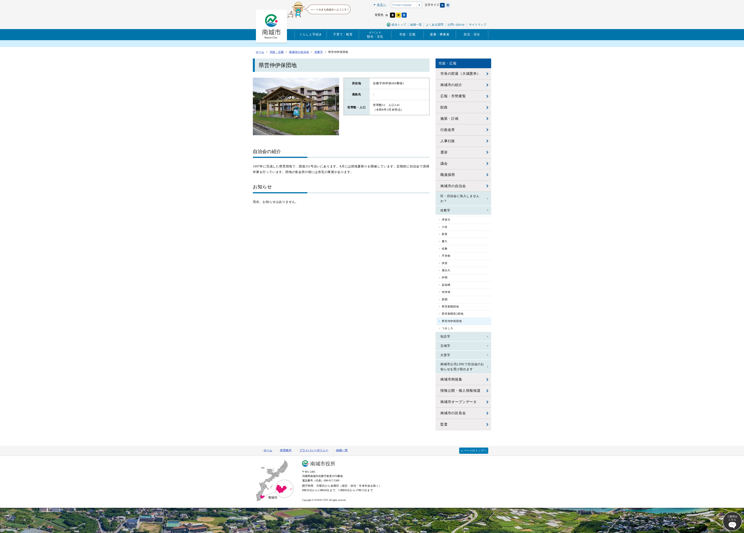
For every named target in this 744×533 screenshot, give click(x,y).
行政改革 (447, 130)
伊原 (445, 263)
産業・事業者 (440, 34)
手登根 (446, 255)
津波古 (446, 219)
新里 (445, 234)
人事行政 (447, 141)
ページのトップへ (475, 450)
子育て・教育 (343, 34)
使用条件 (286, 450)
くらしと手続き (310, 34)
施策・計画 (449, 119)
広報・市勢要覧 (453, 96)
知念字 (445, 336)
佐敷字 (445, 210)
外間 (445, 277)
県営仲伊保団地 (452, 321)
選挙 (444, 152)
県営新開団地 (450, 306)
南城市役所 (322, 464)
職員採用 (447, 175)
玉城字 (445, 345)
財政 (444, 107)
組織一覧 (416, 24)
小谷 (445, 227)
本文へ (381, 4)
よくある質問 (434, 24)
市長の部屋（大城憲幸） (460, 74)
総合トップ (399, 24)
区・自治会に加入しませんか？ (460, 198)
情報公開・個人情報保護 (460, 391)
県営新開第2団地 (452, 313)
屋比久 (446, 270)
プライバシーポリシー (313, 450)
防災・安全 (472, 34)
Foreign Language (402, 4)
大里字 (445, 355)
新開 (445, 299)
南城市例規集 (451, 379)
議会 (444, 163)
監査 (444, 424)
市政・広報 (407, 34)
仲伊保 (446, 292)
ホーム (268, 450)
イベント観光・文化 (375, 34)
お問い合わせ (456, 24)
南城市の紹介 (451, 85)
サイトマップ (477, 24)
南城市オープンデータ (458, 402)
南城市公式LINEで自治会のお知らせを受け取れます (462, 367)
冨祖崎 (446, 284)
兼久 (445, 241)
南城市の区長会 (453, 413)
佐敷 (445, 248)
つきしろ (447, 328)
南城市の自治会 (453, 186)
